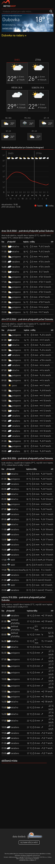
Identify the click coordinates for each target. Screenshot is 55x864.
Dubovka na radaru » (14, 35)
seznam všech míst (29, 842)
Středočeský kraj (8, 25)
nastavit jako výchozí (10, 28)
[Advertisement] (27, 47)
